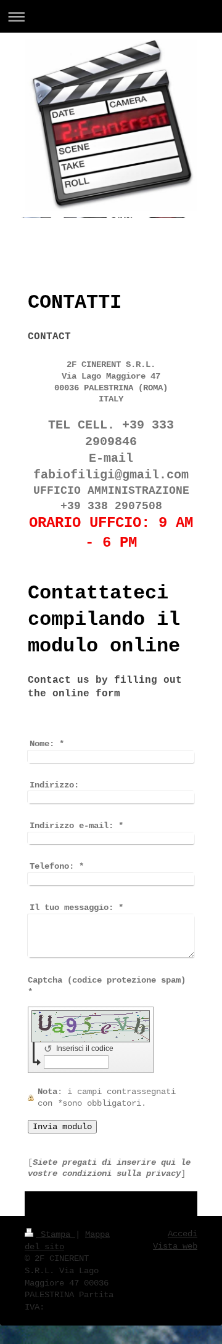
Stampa (55, 1234)
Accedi (182, 1234)
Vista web (175, 1246)
